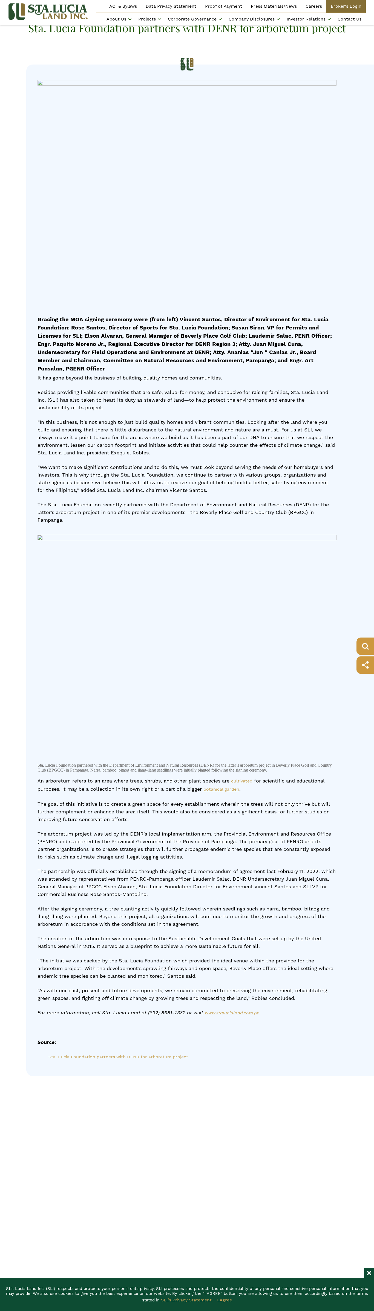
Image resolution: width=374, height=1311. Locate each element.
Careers (314, 6)
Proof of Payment (223, 6)
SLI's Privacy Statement (186, 1300)
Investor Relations (306, 19)
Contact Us (349, 19)
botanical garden (221, 789)
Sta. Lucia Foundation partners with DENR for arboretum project (118, 1056)
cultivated (241, 781)
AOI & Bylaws (123, 6)
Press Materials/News (274, 6)
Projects (147, 19)
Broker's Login (346, 6)
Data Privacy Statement (171, 6)
